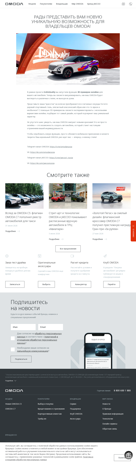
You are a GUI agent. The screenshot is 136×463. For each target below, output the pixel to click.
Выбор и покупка (45, 404)
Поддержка (75, 408)
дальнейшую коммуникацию (32, 351)
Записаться (15, 284)
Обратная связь (109, 428)
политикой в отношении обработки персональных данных (37, 340)
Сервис (73, 404)
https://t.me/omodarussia (61, 146)
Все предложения (68, 248)
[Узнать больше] (130, 4)
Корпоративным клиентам (50, 414)
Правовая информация (112, 414)
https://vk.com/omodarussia (42, 152)
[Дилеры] (123, 4)
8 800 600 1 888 (122, 390)
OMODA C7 (10, 408)
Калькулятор (81, 284)
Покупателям (46, 4)
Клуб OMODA (76, 414)
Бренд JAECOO (93, 4)
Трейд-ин (42, 418)
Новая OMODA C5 (13, 404)
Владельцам (62, 4)
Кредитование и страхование (51, 408)
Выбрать (46, 284)
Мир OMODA (77, 4)
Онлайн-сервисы (109, 423)
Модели (32, 4)
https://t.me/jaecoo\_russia (61, 157)
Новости (106, 404)
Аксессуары (75, 418)
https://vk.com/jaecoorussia (42, 163)
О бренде (106, 408)
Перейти (111, 284)
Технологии (107, 418)
